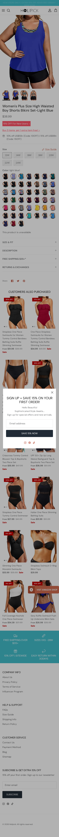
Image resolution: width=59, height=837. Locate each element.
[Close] (52, 392)
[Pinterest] (29, 443)
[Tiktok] (34, 443)
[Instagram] (25, 443)
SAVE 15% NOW (29, 433)
